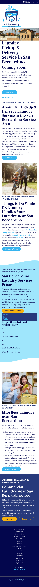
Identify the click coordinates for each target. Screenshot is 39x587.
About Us (19, 541)
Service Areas (19, 556)
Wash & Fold (19, 531)
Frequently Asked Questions (19, 546)
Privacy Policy (19, 558)
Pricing (19, 548)
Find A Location (20, 569)
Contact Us (19, 551)
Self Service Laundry (19, 529)
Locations (19, 553)
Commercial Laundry (19, 536)
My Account (19, 563)
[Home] (11, 16)
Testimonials (19, 544)
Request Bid (19, 539)
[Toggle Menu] (35, 16)
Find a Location (31, 2)
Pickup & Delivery (19, 534)
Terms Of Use (19, 560)
